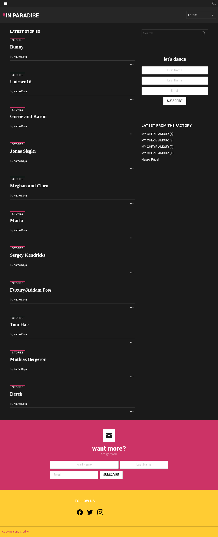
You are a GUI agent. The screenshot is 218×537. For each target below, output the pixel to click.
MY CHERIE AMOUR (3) (158, 140)
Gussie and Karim (28, 116)
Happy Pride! (150, 159)
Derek (16, 394)
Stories (17, 40)
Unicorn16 (20, 81)
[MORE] (131, 64)
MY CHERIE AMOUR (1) (158, 153)
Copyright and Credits (15, 531)
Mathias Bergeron (28, 359)
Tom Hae (19, 324)
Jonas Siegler (23, 151)
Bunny (16, 47)
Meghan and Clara (29, 185)
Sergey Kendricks (27, 255)
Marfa (16, 220)
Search (203, 34)
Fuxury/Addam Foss (30, 290)
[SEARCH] (214, 3)
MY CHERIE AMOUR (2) (158, 147)
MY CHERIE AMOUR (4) (158, 134)
